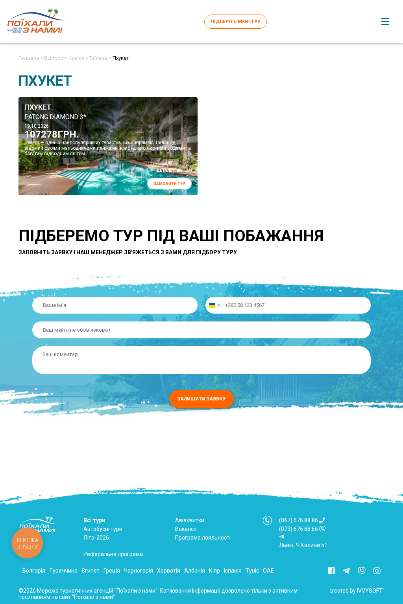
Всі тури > (55, 58)
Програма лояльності (203, 537)
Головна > (30, 58)
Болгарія (33, 570)
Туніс (252, 570)
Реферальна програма (113, 554)
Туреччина (63, 570)
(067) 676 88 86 (298, 520)
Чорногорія (138, 570)
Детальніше (169, 170)
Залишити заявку (201, 399)
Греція (112, 570)
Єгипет (90, 570)
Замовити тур (169, 184)
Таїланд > (100, 58)
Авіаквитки (189, 520)
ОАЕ (268, 570)
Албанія (194, 570)
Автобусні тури (102, 529)
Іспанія (233, 570)
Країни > (78, 58)
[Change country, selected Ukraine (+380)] (214, 305)
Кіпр (214, 570)
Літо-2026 (96, 537)
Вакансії (185, 529)
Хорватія (168, 570)
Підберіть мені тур (236, 21)
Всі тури (94, 520)
